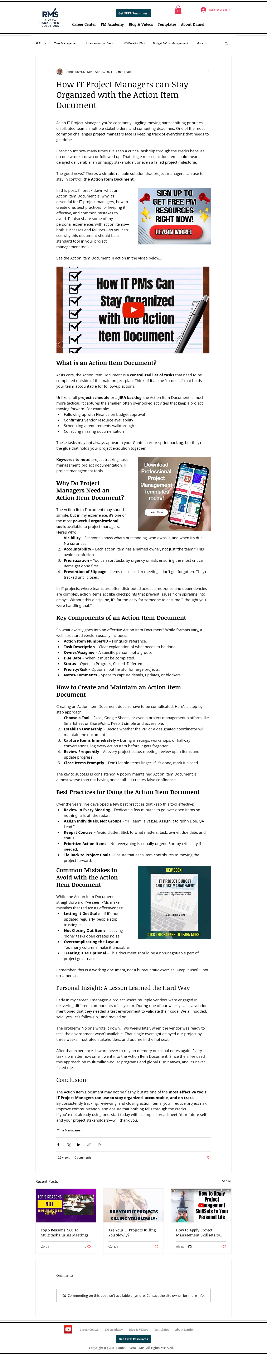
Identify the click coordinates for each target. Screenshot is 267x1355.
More (199, 43)
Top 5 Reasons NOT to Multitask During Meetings (64, 1232)
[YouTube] (68, 1329)
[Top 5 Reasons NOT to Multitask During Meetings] (66, 1205)
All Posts (40, 43)
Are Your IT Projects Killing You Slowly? (132, 1232)
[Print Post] (99, 1144)
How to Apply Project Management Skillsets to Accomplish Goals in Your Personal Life (199, 1232)
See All (227, 1181)
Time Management (66, 43)
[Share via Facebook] (58, 1144)
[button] (178, 9)
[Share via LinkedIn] (79, 1144)
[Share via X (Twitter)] (69, 1144)
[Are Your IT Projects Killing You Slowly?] (133, 1205)
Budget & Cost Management (170, 43)
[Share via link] (89, 1144)
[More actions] (208, 71)
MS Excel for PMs (134, 43)
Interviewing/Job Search (100, 43)
